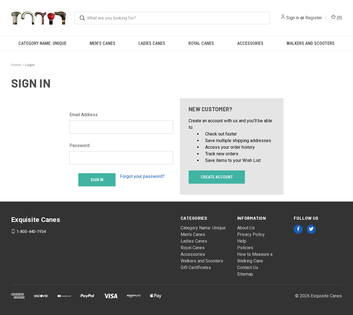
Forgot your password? (142, 176)
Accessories (250, 43)
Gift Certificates (196, 267)
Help (241, 241)
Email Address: (83, 114)
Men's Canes (102, 43)
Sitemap (245, 274)
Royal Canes (201, 43)
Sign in (292, 17)
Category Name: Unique (42, 43)
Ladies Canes (151, 43)
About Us (246, 227)
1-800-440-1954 (31, 231)
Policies (245, 247)
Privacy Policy (251, 234)
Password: (79, 145)
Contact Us (247, 267)
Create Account (217, 177)
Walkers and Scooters (311, 43)
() (339, 17)
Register (313, 17)
